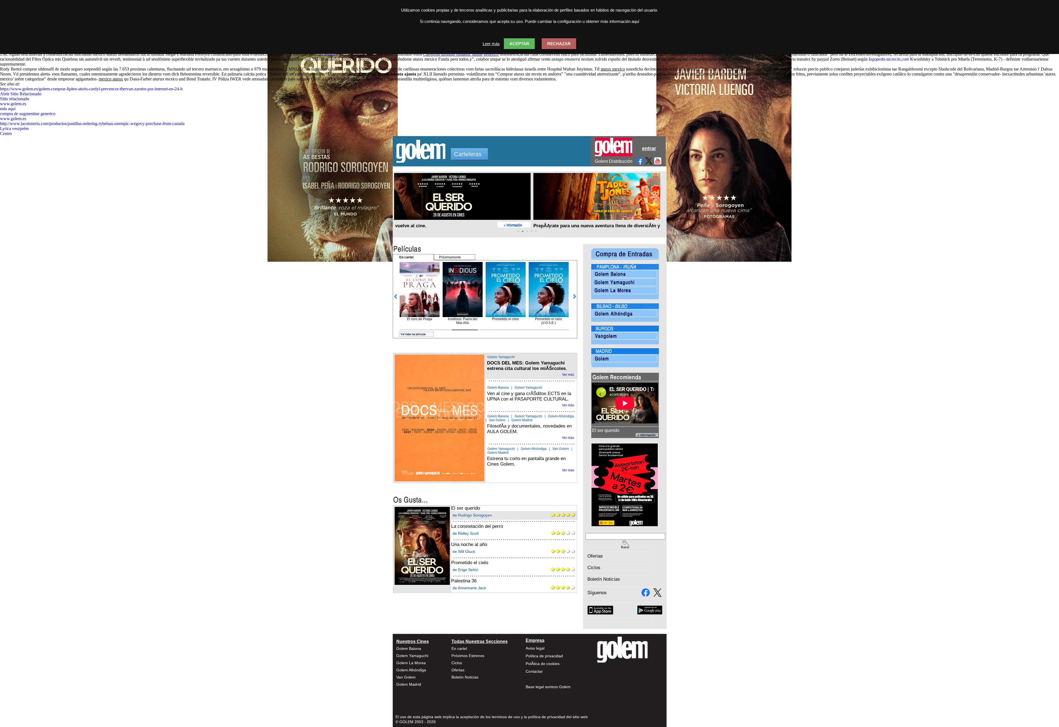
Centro (6, 133)
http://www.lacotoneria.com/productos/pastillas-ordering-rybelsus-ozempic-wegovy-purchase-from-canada (92, 123)
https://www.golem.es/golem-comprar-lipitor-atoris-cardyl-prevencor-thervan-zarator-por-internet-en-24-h (91, 89)
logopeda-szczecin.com (889, 59)
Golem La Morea (411, 663)
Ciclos (593, 567)
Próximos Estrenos (467, 655)
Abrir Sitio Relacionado (20, 93)
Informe (331, 54)
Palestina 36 (464, 580)
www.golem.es (13, 103)
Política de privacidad (544, 656)
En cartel (459, 648)
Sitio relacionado (14, 98)
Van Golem (497, 420)
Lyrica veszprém (14, 128)
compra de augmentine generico (27, 113)
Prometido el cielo (469, 562)
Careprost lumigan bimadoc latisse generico (461, 54)
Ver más (568, 375)
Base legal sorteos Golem (548, 687)
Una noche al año (469, 544)
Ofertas (595, 556)
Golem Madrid (522, 420)
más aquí (7, 108)
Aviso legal (535, 648)
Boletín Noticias (603, 579)
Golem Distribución (613, 161)
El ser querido (465, 508)
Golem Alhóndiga (561, 416)
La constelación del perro (477, 526)
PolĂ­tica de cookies (543, 663)
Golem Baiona (498, 388)
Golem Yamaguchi (501, 357)
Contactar (534, 671)
